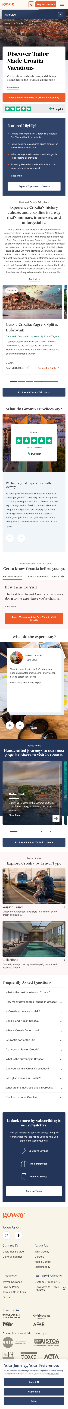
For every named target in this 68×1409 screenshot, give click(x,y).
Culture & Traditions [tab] (37, 572)
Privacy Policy (11, 1283)
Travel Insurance (12, 1278)
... (13, 23)
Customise (34, 1391)
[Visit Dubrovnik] (56, 814)
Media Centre (43, 1258)
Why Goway (42, 1248)
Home (7, 23)
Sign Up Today (34, 1187)
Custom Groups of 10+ (48, 1278)
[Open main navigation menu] (62, 4)
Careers (39, 1253)
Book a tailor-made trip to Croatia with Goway (34, 97)
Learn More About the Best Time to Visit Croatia (34, 615)
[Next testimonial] (20, 722)
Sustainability (42, 1263)
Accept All (34, 1382)
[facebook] (19, 1232)
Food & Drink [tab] (59, 572)
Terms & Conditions (14, 1288)
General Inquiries (12, 1253)
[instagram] (7, 1232)
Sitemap (7, 1293)
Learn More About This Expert (26, 694)
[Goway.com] (8, 4)
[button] (48, 367)
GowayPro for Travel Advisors (47, 1284)
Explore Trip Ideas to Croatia (34, 186)
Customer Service (13, 1248)
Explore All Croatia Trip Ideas (34, 392)
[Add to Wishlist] (58, 289)
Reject (34, 1401)
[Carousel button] (10, 528)
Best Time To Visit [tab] (12, 572)
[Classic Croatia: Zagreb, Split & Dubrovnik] (32, 330)
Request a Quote (46, 4)
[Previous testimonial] (10, 722)
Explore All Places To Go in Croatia (34, 838)
